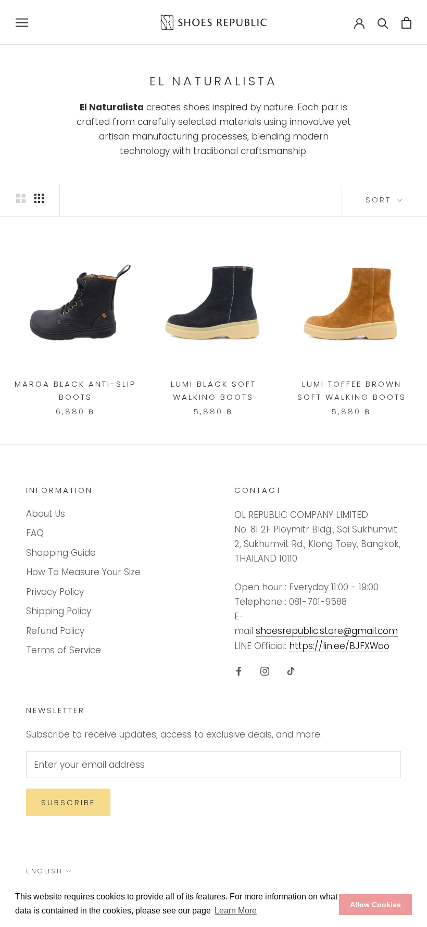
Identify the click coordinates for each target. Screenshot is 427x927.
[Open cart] (406, 23)
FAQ (35, 533)
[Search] (383, 22)
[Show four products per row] (39, 198)
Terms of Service (63, 650)
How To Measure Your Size (83, 572)
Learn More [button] (236, 910)
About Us (45, 513)
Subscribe (68, 802)
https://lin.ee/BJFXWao (339, 646)
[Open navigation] (22, 22)
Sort (380, 199)
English (44, 871)
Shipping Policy (58, 611)
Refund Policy (55, 631)
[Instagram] (264, 671)
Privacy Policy (55, 592)
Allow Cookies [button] (375, 904)
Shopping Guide (61, 553)
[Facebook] (238, 671)
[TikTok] (290, 671)
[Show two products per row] (21, 198)
